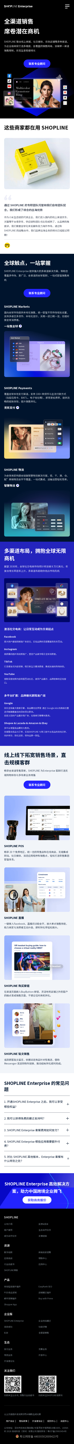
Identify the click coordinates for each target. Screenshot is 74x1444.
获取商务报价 (37, 1200)
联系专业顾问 (37, 64)
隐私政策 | (24, 1420)
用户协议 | (11, 1420)
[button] (68, 5)
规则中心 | (52, 1420)
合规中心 (64, 1420)
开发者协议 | (38, 1420)
